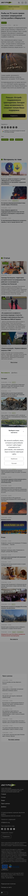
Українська (14, 458)
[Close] (23, 431)
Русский (14, 463)
